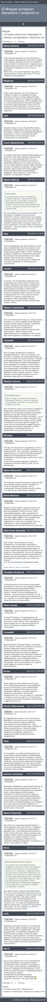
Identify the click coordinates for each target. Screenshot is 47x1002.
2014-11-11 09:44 (33, 572)
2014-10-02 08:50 (34, 340)
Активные (24, 2)
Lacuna (7, 268)
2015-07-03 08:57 (33, 913)
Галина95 (8, 632)
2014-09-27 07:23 (34, 179)
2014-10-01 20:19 (34, 307)
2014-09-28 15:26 (34, 269)
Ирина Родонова (12, 813)
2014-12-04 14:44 (33, 813)
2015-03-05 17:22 (33, 848)
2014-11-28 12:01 (33, 741)
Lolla (6, 913)
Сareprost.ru (24, 1000)
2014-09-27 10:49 (34, 234)
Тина (6, 741)
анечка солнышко (13, 774)
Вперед (21, 42)
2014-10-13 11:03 (33, 381)
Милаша (7, 435)
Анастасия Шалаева (14, 530)
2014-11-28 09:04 (33, 706)
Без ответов (34, 2)
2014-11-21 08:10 (33, 632)
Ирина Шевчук (11, 46)
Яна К (6, 948)
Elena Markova (11, 495)
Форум (6, 31)
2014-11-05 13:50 (33, 470)
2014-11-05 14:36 (33, 495)
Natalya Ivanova (11, 381)
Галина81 (8, 340)
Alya (5, 233)
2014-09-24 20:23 (34, 143)
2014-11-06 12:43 (33, 530)
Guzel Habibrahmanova (15, 143)
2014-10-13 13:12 (33, 435)
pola (5, 115)
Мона (6, 848)
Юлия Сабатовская (13, 706)
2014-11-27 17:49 (33, 671)
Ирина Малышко (12, 470)
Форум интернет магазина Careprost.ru (20, 11)
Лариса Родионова (13, 307)
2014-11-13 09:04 (33, 605)
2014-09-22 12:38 (34, 46)
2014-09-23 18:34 (34, 81)
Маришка (8, 81)
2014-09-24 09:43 (34, 116)
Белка (6, 671)
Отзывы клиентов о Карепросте (23, 34)
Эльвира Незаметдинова (16, 572)
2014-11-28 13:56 (33, 774)
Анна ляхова (10, 605)
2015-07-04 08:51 (33, 948)
